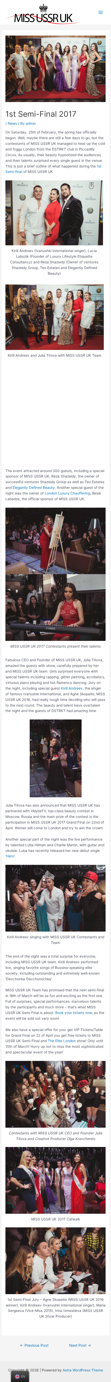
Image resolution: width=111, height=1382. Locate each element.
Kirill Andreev (72, 688)
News (12, 123)
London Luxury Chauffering (67, 493)
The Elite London (62, 1041)
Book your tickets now (73, 1013)
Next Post (80, 1345)
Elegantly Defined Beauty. (35, 487)
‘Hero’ (10, 856)
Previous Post (34, 1345)
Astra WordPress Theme (83, 1370)
